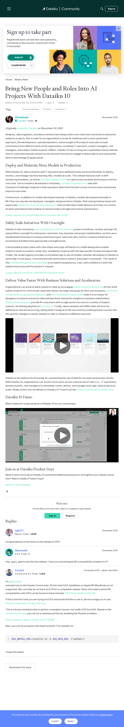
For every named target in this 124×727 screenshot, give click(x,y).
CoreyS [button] (19, 570)
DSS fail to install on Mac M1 (80, 593)
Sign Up (18, 57)
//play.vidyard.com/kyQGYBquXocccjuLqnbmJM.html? (36, 215)
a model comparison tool (74, 183)
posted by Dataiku (27, 128)
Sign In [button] (52, 515)
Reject (71, 721)
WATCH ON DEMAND (17, 484)
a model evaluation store (53, 179)
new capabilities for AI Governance (53, 229)
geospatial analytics (34, 294)
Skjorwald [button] (21, 550)
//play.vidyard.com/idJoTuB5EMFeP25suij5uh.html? (35, 272)
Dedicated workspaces (18, 302)
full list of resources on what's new (94, 389)
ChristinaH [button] (21, 117)
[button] (118, 28)
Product (47, 109)
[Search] (102, 8)
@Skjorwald (15, 581)
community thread (15, 613)
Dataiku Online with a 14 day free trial (25, 603)
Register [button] (70, 515)
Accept (55, 721)
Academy (60, 109)
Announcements (31, 109)
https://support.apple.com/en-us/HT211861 (30, 619)
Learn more (18, 65)
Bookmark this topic (20, 667)
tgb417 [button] (19, 530)
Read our (101, 714)
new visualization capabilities (67, 294)
